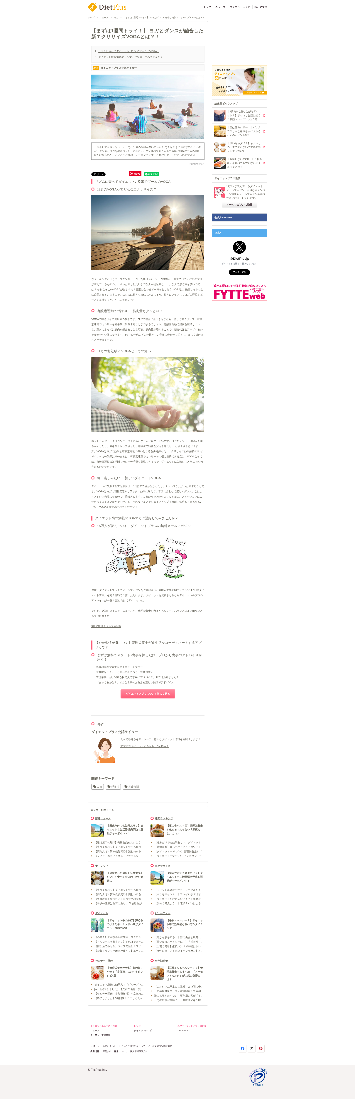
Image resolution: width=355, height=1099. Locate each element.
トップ (207, 7)
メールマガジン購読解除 (160, 1046)
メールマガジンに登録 (239, 204)
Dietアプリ (260, 7)
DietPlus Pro (184, 1030)
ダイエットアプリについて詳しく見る (148, 693)
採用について (120, 1051)
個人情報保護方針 (139, 1051)
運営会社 (107, 1051)
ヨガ (116, 17)
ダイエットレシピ (240, 7)
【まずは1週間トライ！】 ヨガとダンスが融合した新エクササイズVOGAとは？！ (164, 17)
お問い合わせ (109, 1046)
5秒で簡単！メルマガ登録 (106, 626)
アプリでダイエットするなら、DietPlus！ (144, 746)
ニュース (220, 7)
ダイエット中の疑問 (100, 1035)
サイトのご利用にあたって (132, 1046)
